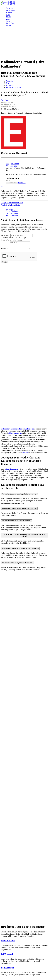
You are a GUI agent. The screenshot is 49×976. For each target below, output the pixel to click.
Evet (2, 100)
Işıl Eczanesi (7, 954)
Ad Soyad (5, 235)
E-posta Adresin (13, 238)
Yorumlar (9, 209)
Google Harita (6, 203)
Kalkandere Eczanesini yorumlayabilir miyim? (17, 563)
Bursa (8, 15)
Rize (7, 83)
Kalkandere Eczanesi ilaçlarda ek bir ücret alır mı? (19, 508)
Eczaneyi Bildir (12, 183)
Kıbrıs (8, 21)
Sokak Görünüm (12, 215)
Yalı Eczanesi (7, 967)
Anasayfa (9, 8)
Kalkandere (10, 85)
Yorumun (5, 249)
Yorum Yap (22, 183)
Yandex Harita (17, 203)
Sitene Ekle (10, 23)
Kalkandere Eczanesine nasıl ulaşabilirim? (16, 521)
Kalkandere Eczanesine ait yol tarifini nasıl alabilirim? (20, 548)
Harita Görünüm (12, 211)
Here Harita (15, 205)
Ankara (8, 17)
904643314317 (11, 166)
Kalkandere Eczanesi (14, 87)
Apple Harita (6, 205)
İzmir (8, 19)
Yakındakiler (10, 10)
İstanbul (9, 12)
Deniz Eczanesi (8, 940)
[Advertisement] (24, 42)
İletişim (8, 25)
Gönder (4, 262)
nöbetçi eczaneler (15, 433)
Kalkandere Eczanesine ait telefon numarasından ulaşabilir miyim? (24, 535)
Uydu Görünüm (12, 213)
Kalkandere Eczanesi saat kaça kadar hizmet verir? (19, 494)
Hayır (7, 100)
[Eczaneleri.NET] (8, 2)
